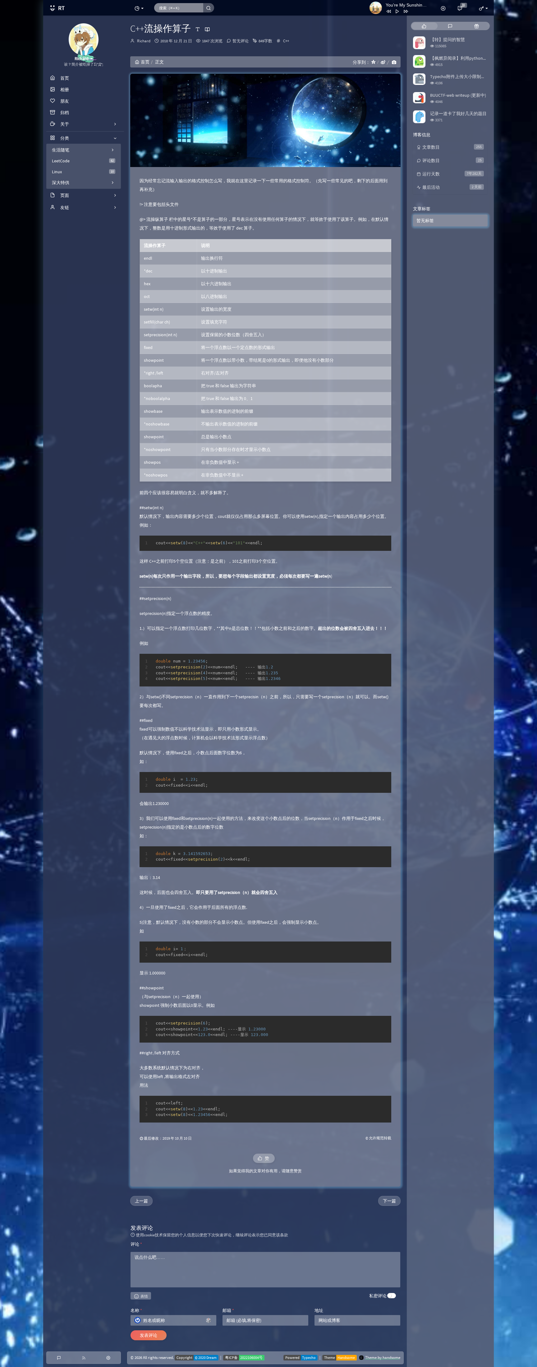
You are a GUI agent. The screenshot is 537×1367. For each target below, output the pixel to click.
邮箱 (228, 1310)
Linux (83, 171)
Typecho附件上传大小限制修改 (460, 76)
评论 (136, 1244)
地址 (318, 1310)
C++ (286, 41)
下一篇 (389, 1201)
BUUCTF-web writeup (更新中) (458, 95)
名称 (136, 1310)
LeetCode (83, 161)
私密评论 (378, 1296)
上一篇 (141, 1201)
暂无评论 (240, 41)
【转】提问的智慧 (447, 39)
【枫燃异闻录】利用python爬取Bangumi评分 (473, 58)
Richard (143, 41)
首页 (145, 62)
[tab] (424, 26)
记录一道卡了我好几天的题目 (458, 113)
